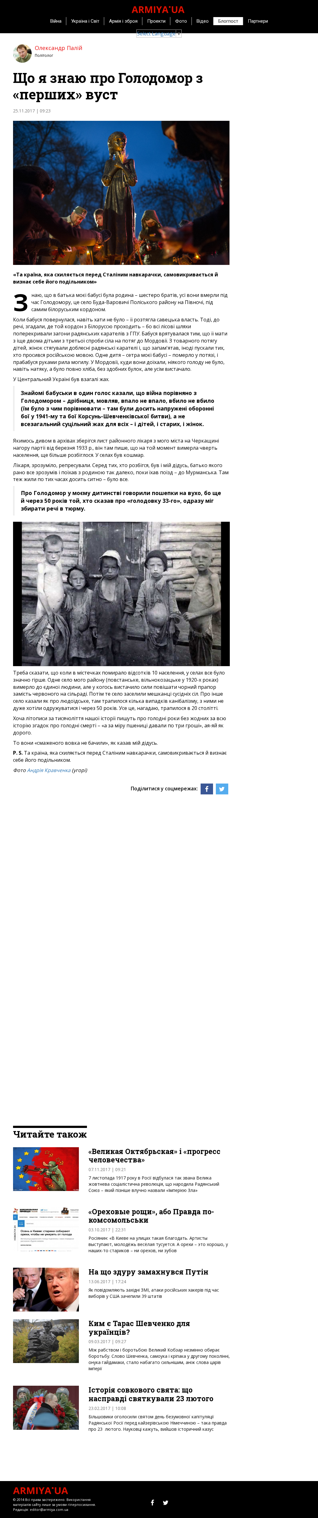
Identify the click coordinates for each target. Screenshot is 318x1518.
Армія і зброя (123, 21)
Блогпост (228, 21)
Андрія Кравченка (48, 770)
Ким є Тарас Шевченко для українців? (139, 1327)
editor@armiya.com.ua (49, 1509)
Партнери (258, 21)
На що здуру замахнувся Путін (148, 1272)
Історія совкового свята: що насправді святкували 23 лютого (151, 1394)
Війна (55, 21)
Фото (181, 21)
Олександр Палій (58, 48)
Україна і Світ (85, 21)
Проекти (156, 21)
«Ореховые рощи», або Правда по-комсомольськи (151, 1216)
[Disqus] (121, 878)
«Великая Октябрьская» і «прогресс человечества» (154, 1155)
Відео (203, 21)
